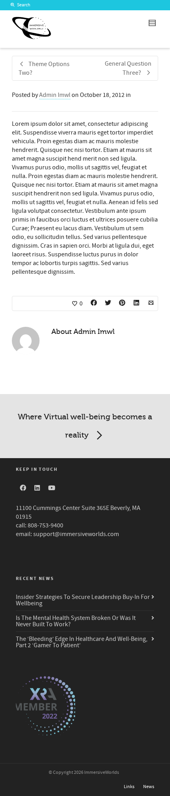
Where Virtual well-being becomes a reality (85, 426)
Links (129, 787)
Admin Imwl (54, 95)
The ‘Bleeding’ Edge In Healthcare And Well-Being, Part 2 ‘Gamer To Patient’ (81, 642)
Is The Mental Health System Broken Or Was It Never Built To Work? (76, 621)
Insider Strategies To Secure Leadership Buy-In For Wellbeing (83, 600)
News (148, 787)
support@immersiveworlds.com (76, 534)
